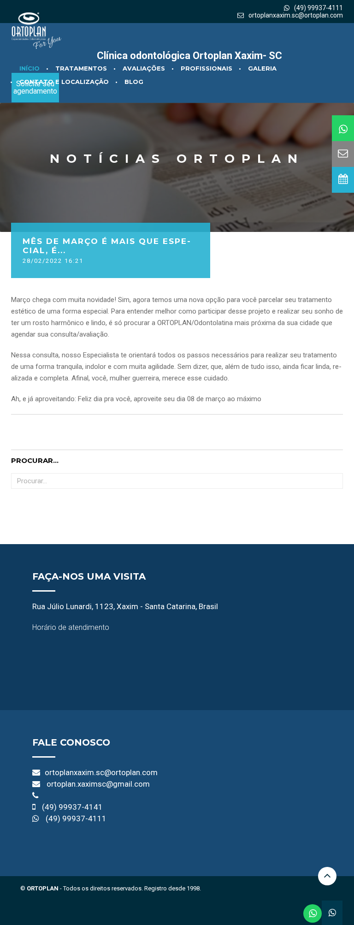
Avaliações (144, 68)
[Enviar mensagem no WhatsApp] (312, 913)
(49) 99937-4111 (76, 818)
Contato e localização (64, 81)
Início (29, 68)
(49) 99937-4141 (72, 807)
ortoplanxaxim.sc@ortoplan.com (295, 15)
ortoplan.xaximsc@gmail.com (98, 784)
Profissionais (206, 68)
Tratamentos (81, 68)
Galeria (262, 68)
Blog (133, 81)
